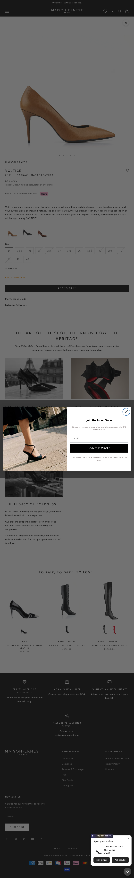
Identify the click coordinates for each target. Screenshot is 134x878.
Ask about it (120, 860)
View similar (101, 860)
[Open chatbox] (127, 872)
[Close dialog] (126, 412)
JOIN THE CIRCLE (99, 448)
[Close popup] (128, 838)
